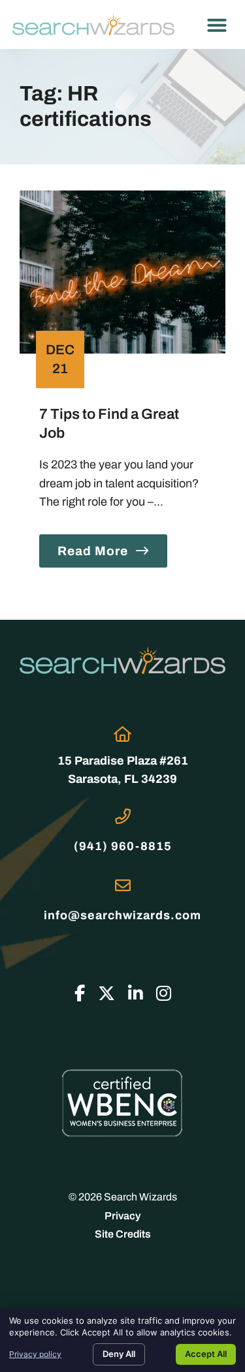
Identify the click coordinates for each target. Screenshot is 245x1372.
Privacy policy (35, 1354)
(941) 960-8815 (123, 846)
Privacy (122, 1215)
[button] (217, 24)
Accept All (206, 1354)
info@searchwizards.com (122, 915)
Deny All (119, 1354)
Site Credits (123, 1234)
